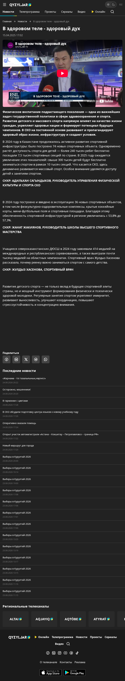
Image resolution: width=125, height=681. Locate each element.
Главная (7, 21)
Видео (81, 11)
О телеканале (48, 662)
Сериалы (66, 11)
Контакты (66, 662)
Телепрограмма (29, 11)
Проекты (50, 11)
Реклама (80, 662)
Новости (8, 11)
